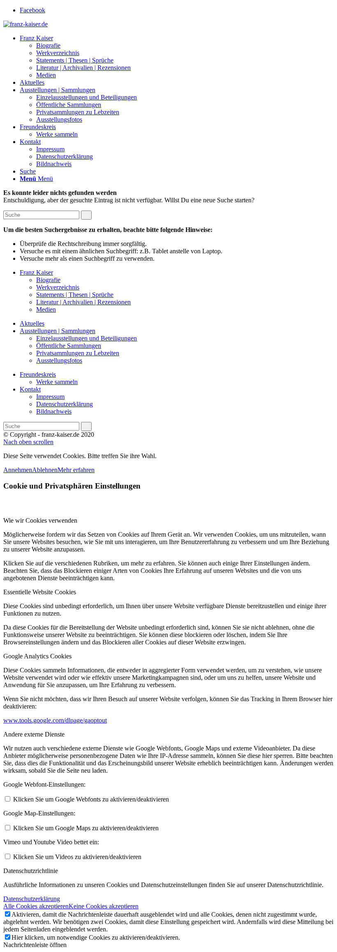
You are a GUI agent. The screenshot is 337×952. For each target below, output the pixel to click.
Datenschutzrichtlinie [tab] (30, 870)
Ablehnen (45, 469)
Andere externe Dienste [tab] (34, 734)
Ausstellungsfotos (59, 360)
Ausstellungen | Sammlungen (57, 330)
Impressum (50, 396)
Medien (46, 309)
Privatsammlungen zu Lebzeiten (77, 353)
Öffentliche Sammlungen (68, 345)
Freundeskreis (38, 374)
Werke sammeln (57, 381)
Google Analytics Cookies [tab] (37, 656)
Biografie (48, 279)
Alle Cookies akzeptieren (36, 906)
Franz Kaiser (36, 272)
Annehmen (17, 469)
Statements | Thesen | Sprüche (74, 294)
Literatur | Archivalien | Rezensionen (83, 302)
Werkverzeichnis (57, 287)
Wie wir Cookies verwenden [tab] (40, 520)
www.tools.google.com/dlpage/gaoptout (55, 720)
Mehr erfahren (76, 469)
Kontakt (30, 389)
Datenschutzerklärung (64, 404)
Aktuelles (32, 323)
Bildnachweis (54, 411)
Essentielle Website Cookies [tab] (39, 591)
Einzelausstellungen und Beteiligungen (86, 338)
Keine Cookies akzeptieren (103, 906)
